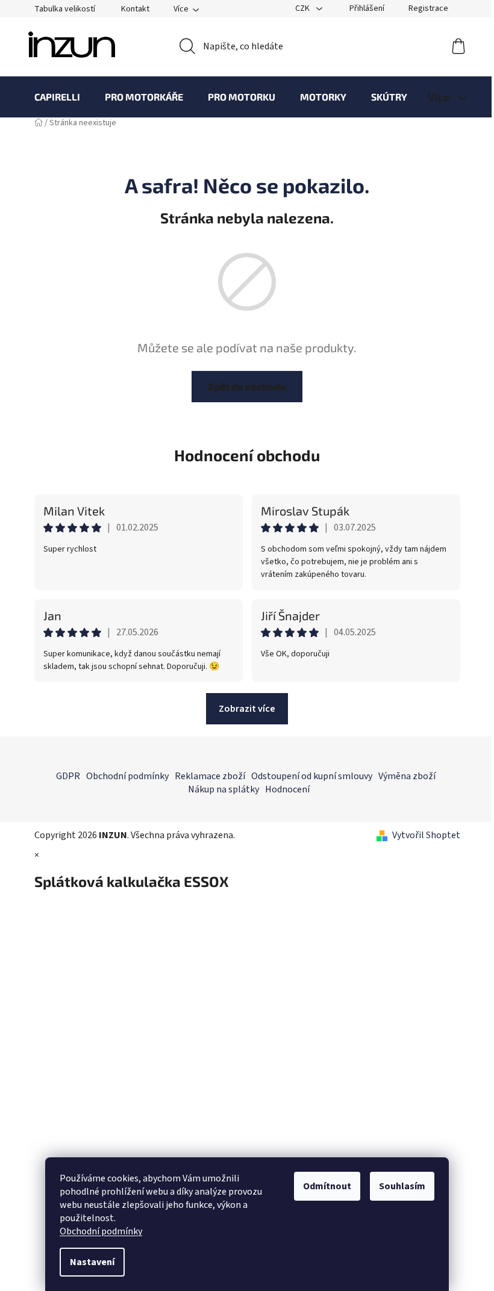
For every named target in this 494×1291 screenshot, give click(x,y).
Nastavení (92, 1262)
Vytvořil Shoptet (426, 835)
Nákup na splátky (223, 789)
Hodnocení (287, 789)
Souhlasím (402, 1186)
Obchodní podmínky (101, 1231)
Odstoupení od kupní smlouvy (311, 776)
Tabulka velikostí (64, 9)
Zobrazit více (247, 708)
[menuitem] (57, 96)
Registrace (428, 8)
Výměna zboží (407, 776)
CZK (303, 8)
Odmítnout (327, 1186)
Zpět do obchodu (247, 386)
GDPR (68, 776)
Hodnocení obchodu (247, 455)
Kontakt (135, 9)
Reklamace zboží (210, 776)
